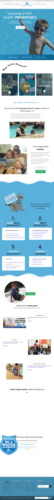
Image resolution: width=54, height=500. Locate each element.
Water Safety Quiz (14, 234)
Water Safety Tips (15, 235)
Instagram (7, 0)
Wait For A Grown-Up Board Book (40, 232)
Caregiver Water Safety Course (17, 237)
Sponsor (39, 260)
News (42, 4)
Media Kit (33, 489)
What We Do (34, 486)
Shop (14, 4)
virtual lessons (38, 237)
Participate (35, 264)
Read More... (30, 321)
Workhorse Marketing (7, 492)
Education (10, 4)
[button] (39, 321)
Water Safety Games (40, 233)
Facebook (6, 0)
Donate (44, 4)
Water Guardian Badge (11, 268)
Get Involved (18, 4)
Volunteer (35, 262)
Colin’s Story (34, 485)
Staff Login (33, 490)
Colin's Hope (27, 4)
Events (35, 4)
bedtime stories (39, 235)
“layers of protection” (15, 262)
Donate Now (20, 27)
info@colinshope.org (18, 482)
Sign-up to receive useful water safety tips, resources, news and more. (44, 483)
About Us (38, 4)
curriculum (8, 343)
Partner (40, 262)
